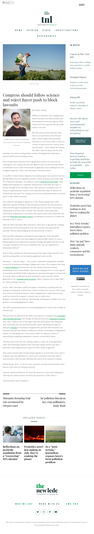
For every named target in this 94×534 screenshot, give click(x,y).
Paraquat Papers (78, 77)
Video (47, 30)
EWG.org (72, 504)
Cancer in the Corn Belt (79, 55)
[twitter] (49, 512)
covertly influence (12, 267)
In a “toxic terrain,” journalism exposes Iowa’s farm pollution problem (54, 454)
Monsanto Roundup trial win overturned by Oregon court (16, 401)
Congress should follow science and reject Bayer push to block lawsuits (31, 99)
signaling (14, 327)
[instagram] (43, 512)
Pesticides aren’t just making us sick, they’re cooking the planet (33, 453)
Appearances (47, 36)
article (49, 181)
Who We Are (24, 504)
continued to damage (57, 318)
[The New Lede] (47, 21)
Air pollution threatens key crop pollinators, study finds (53, 401)
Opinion (33, 30)
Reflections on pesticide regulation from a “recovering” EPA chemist (12, 453)
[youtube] (55, 512)
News (19, 30)
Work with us (49, 504)
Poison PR (75, 97)
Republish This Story (80, 270)
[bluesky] (37, 512)
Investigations (67, 30)
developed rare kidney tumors (21, 216)
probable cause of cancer (26, 279)
